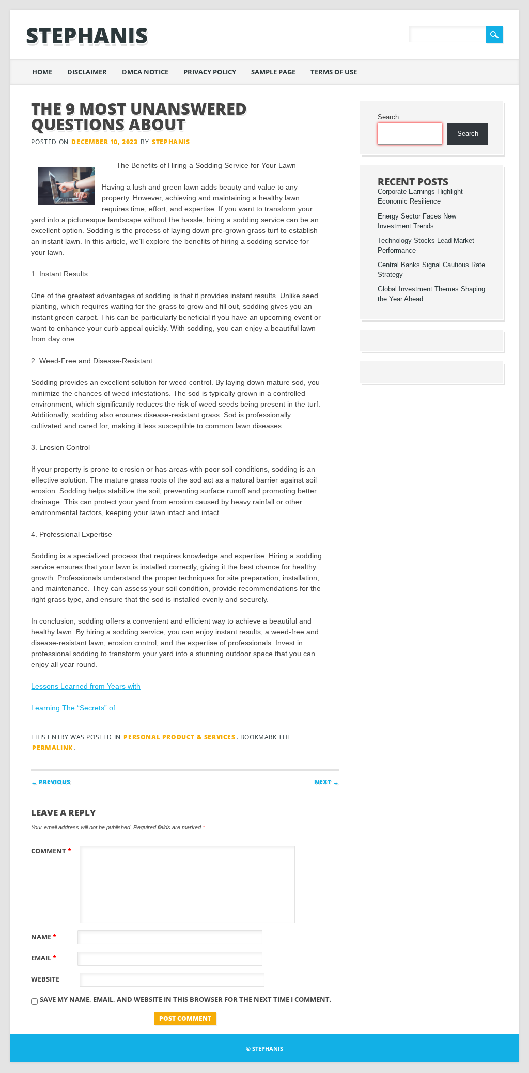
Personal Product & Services (179, 737)
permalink (52, 747)
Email (43, 957)
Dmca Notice (145, 71)
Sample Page (273, 71)
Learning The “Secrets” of (73, 708)
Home (42, 71)
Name (43, 936)
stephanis (87, 35)
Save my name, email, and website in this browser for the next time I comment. (186, 999)
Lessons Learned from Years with (86, 686)
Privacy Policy (209, 71)
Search (388, 117)
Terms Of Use (333, 71)
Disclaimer (87, 71)
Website (45, 979)
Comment (51, 851)
